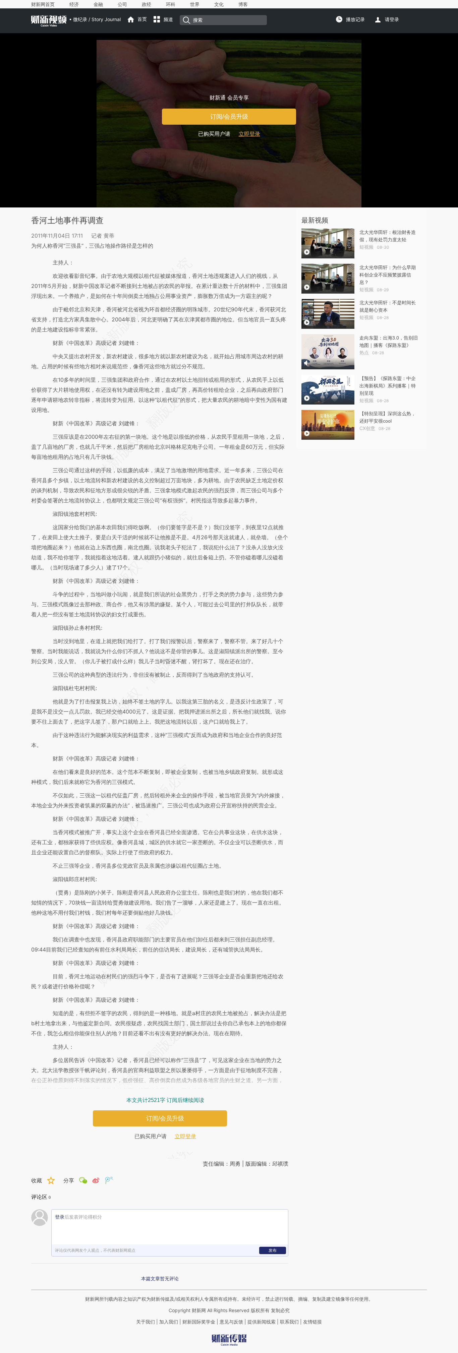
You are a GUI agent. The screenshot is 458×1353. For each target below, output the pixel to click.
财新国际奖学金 (198, 1322)
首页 (142, 19)
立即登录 (249, 134)
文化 (219, 4)
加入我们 (168, 1322)
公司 (122, 4)
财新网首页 (43, 4)
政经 (146, 4)
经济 (74, 4)
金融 (98, 4)
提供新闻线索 (261, 1322)
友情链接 (312, 1322)
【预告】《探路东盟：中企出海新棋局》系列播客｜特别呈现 (387, 386)
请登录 (392, 19)
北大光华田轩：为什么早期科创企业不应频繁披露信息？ (387, 275)
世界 (194, 4)
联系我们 (289, 1322)
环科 (170, 4)
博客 (243, 4)
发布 (273, 1250)
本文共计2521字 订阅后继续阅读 (165, 1100)
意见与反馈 (231, 1322)
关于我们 (145, 1322)
